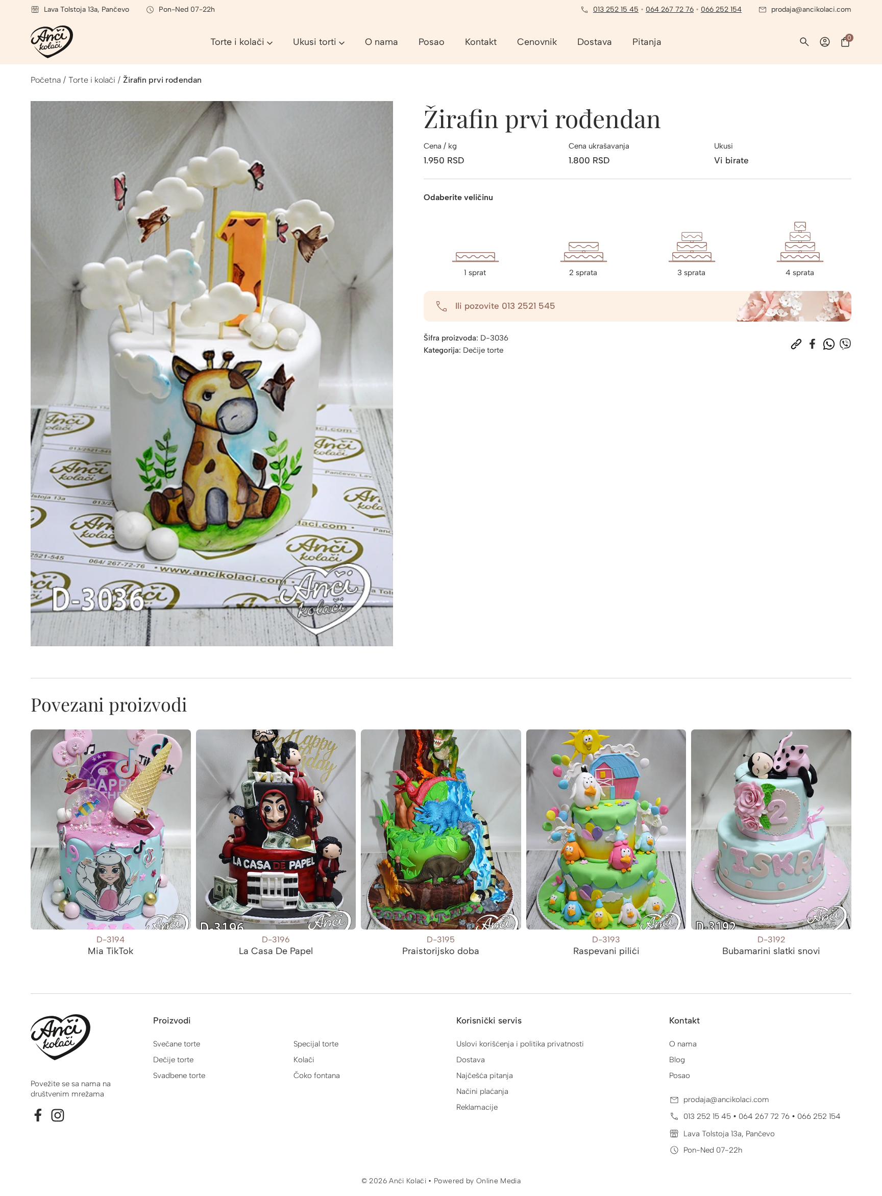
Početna (46, 80)
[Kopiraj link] (796, 344)
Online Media (498, 1181)
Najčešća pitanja (484, 1075)
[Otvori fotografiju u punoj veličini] (212, 373)
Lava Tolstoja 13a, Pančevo (729, 1133)
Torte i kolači (91, 80)
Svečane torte (176, 1043)
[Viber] (845, 344)
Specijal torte (315, 1043)
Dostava (470, 1059)
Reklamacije (477, 1107)
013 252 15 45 (616, 9)
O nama (683, 1043)
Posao (679, 1075)
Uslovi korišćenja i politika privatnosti (520, 1043)
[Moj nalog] (825, 42)
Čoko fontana (316, 1075)
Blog (677, 1059)
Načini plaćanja (482, 1091)
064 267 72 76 (670, 9)
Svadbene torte (179, 1075)
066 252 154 (721, 9)
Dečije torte (483, 350)
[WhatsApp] (829, 344)
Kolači (303, 1059)
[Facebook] (812, 344)
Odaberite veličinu (458, 197)
